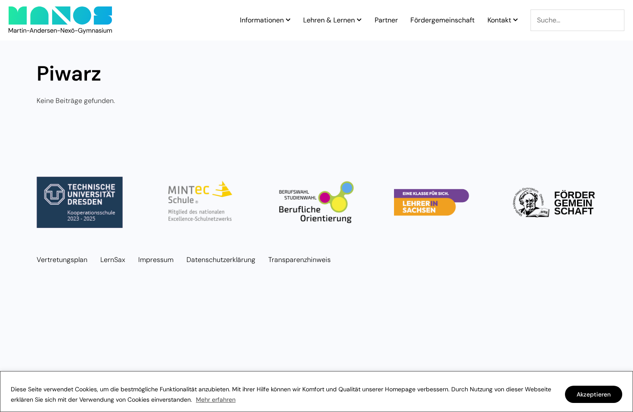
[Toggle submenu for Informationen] (287, 20)
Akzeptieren (594, 394)
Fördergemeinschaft (442, 20)
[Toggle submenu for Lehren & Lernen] (358, 20)
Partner (386, 20)
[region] (316, 391)
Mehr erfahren (216, 399)
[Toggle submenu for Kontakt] (514, 20)
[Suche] (577, 20)
